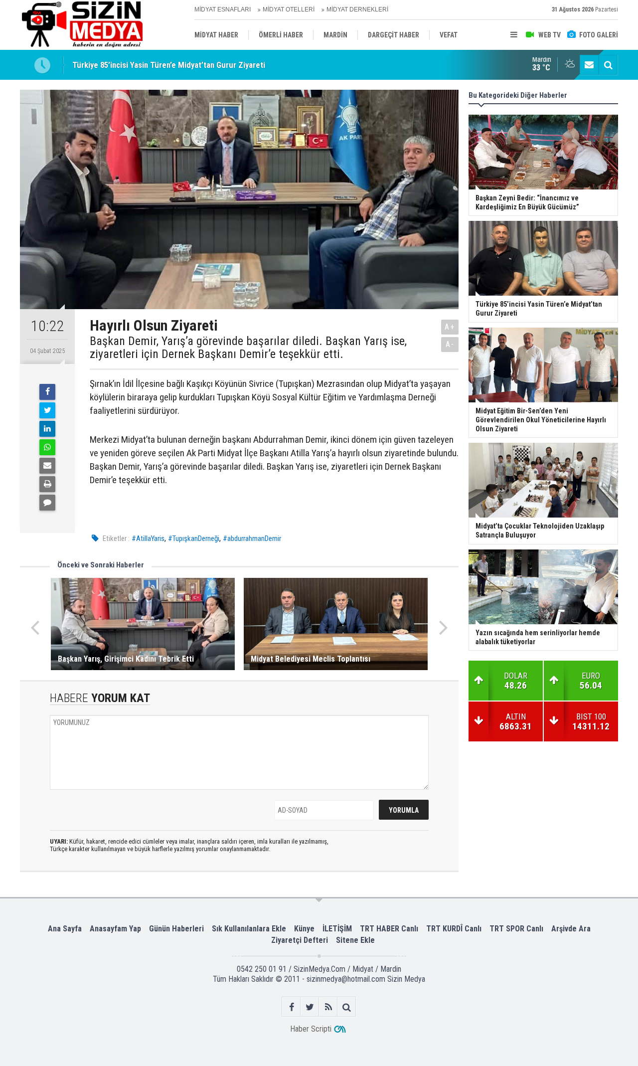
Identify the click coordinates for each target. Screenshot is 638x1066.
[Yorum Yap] (47, 503)
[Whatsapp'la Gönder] (47, 447)
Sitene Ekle (355, 940)
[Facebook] (47, 392)
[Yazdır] (47, 484)
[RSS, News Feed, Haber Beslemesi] (328, 1007)
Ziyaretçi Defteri (299, 940)
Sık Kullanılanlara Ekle (249, 928)
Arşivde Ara (571, 928)
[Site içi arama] (608, 65)
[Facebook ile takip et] (291, 1007)
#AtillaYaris (148, 538)
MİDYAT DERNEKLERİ (357, 9)
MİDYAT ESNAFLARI (222, 9)
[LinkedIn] (47, 429)
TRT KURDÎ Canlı (453, 928)
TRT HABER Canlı (389, 928)
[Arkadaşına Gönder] (47, 466)
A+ (450, 327)
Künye (304, 928)
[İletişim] (589, 65)
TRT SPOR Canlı (516, 928)
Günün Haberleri (176, 928)
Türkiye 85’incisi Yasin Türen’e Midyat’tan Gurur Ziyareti (168, 65)
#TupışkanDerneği (193, 538)
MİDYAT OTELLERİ (289, 9)
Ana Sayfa (65, 928)
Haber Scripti (310, 1029)
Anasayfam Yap (115, 928)
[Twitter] (47, 410)
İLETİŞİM (337, 928)
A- (450, 344)
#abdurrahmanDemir (252, 538)
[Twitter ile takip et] (310, 1007)
